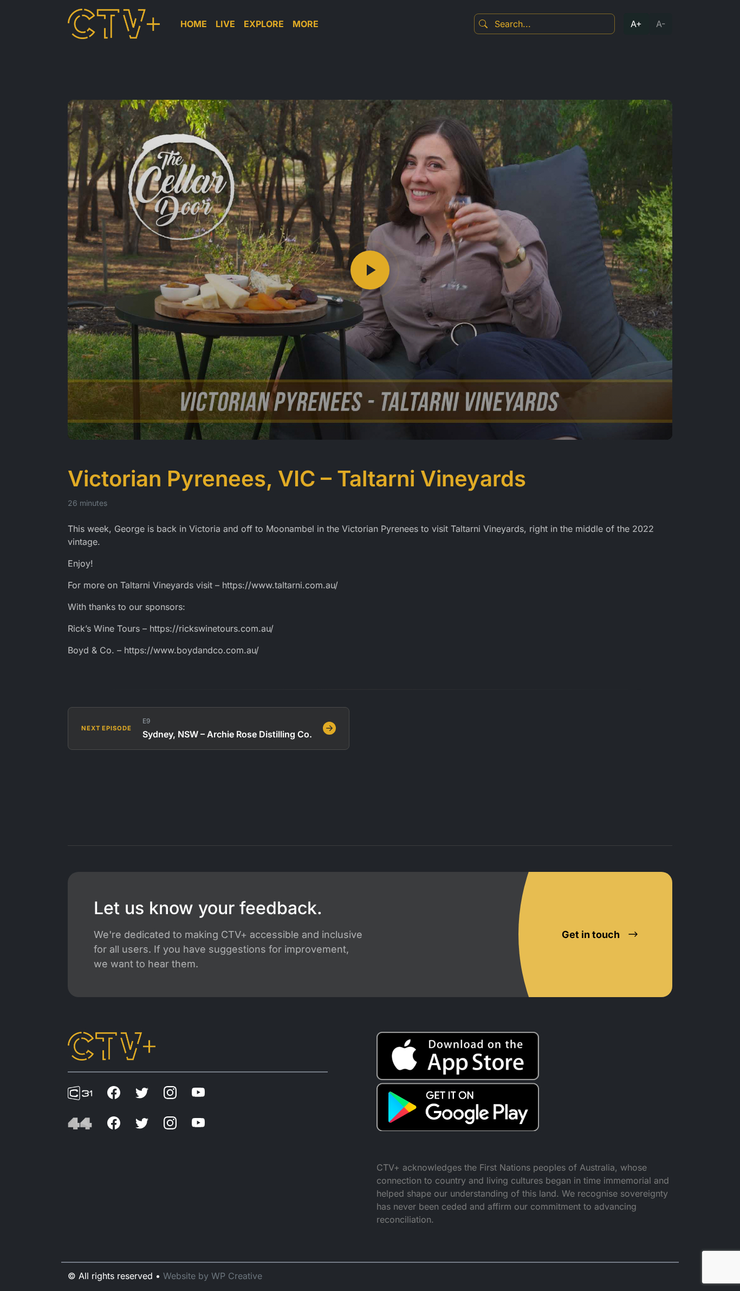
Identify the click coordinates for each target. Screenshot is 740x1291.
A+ (636, 23)
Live (225, 23)
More (306, 23)
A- (660, 23)
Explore (264, 23)
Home (193, 23)
